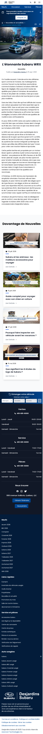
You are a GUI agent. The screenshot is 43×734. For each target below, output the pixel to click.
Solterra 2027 (6, 563)
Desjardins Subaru (19, 74)
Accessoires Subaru (8, 627)
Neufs (4, 7)
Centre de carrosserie (9, 634)
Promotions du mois (9, 610)
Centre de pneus (7, 638)
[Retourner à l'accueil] (2, 23)
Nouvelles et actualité (9, 606)
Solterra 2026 (6, 560)
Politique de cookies (9, 732)
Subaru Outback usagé (10, 696)
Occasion (15, 7)
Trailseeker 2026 (7, 567)
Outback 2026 (7, 556)
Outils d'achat (6, 599)
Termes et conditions (10, 729)
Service (27, 7)
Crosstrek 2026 (7, 545)
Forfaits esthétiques (9, 642)
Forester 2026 (6, 549)
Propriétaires (6, 602)
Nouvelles (20, 71)
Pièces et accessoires (9, 645)
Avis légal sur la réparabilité (11, 631)
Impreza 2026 (6, 552)
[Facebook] (17, 501)
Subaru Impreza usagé (9, 685)
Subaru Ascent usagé (9, 671)
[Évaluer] (38, 411)
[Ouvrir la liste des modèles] (22, 411)
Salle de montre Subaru (10, 613)
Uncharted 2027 (7, 578)
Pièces (37, 7)
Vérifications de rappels (10, 656)
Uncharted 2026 (7, 574)
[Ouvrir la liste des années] (34, 411)
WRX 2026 (5, 581)
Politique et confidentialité (29, 729)
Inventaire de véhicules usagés (12, 595)
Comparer (5, 542)
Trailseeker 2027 (7, 570)
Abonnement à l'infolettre (11, 617)
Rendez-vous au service (10, 649)
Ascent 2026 (6, 535)
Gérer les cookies (25, 732)
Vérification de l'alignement (11, 652)
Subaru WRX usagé (8, 692)
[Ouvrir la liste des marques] (10, 411)
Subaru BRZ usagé (8, 674)
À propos (5, 592)
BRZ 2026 (5, 538)
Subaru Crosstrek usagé (10, 678)
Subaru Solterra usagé (9, 689)
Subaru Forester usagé (9, 682)
